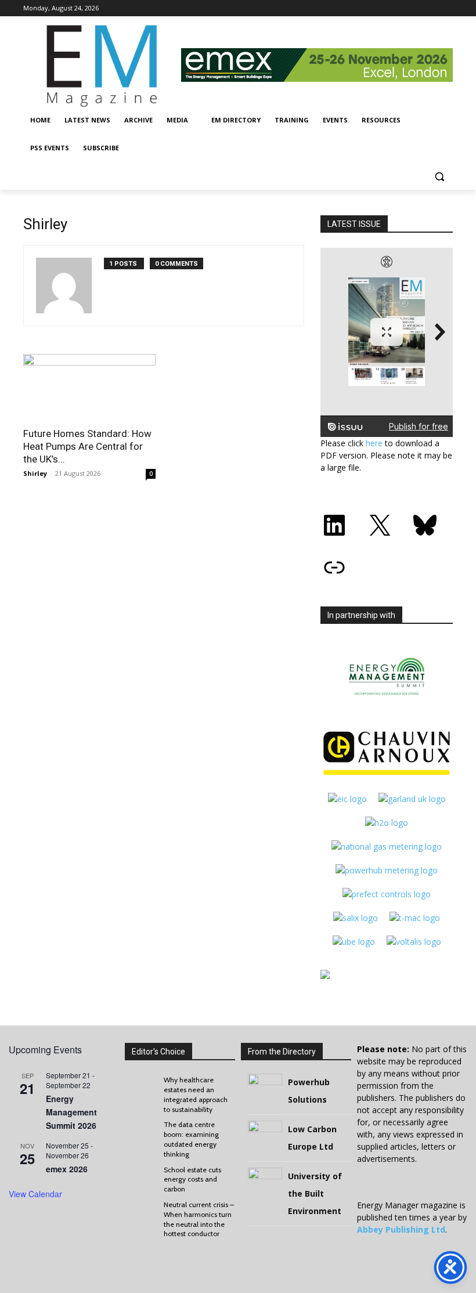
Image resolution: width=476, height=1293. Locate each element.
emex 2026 (67, 1169)
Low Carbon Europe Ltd (312, 1138)
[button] (439, 176)
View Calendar (35, 1194)
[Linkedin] (446, 8)
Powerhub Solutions (309, 1091)
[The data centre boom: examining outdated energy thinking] (141, 1131)
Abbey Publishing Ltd (401, 1229)
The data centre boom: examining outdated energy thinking (191, 1139)
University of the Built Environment (315, 1193)
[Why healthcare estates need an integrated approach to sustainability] (141, 1087)
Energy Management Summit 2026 (71, 1112)
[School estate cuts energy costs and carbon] (141, 1177)
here (374, 443)
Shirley (35, 473)
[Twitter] (430, 8)
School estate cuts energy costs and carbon (192, 1179)
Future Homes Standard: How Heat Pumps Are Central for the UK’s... (87, 446)
